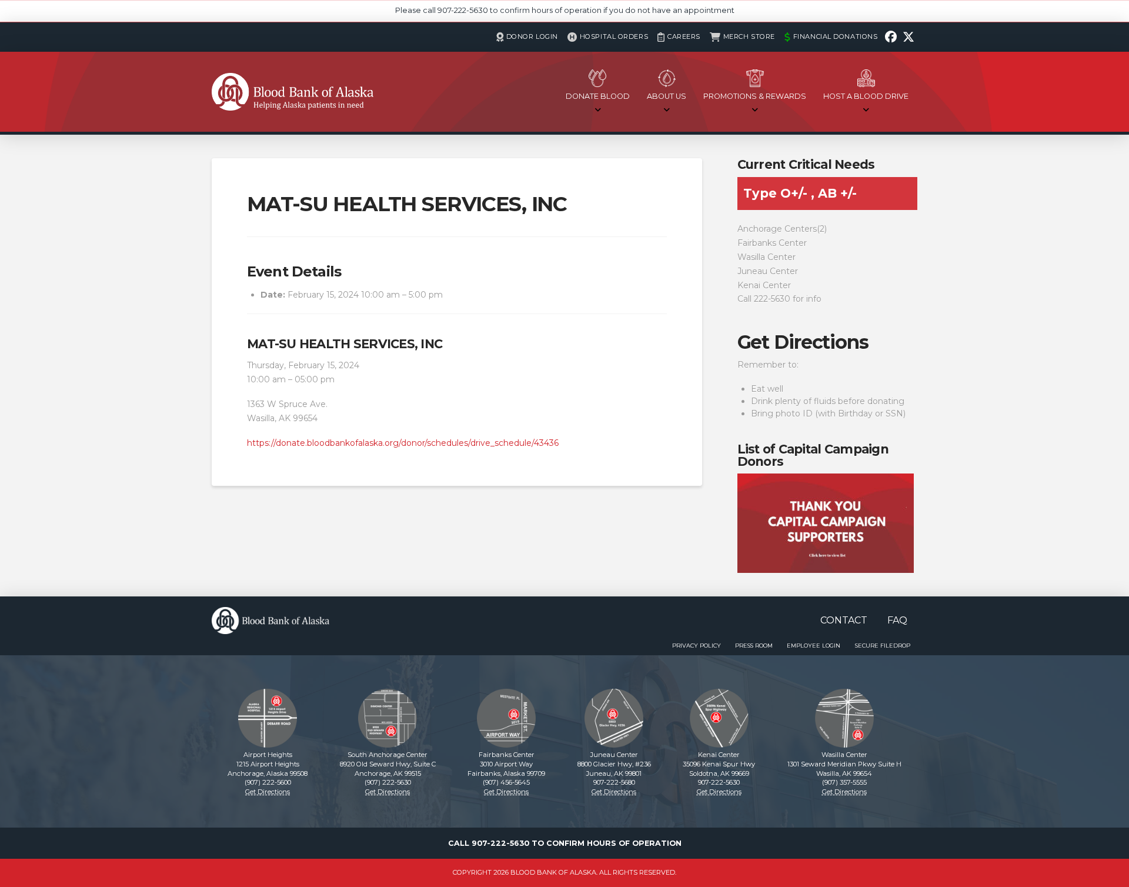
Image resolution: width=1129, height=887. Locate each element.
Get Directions (803, 342)
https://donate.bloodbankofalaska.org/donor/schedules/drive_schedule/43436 (403, 443)
